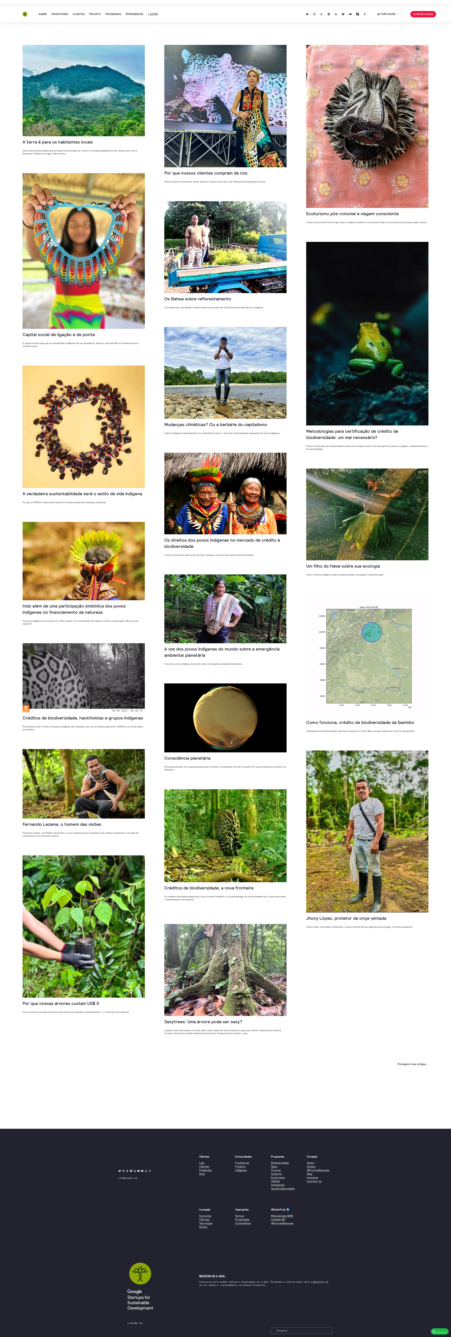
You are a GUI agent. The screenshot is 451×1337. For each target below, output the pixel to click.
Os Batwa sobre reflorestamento (197, 299)
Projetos (240, 1166)
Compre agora (423, 14)
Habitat (275, 1181)
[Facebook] (365, 14)
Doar (202, 1173)
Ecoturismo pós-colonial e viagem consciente (352, 213)
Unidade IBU (278, 1219)
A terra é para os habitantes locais (58, 142)
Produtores (59, 14)
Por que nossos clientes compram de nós (205, 173)
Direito (203, 1227)
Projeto (95, 14)
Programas (113, 14)
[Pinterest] (328, 14)
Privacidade (242, 1219)
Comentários (243, 1223)
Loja (201, 1162)
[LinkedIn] (336, 14)
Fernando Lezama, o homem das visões (62, 824)
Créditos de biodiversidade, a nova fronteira (208, 888)
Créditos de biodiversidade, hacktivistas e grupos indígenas (83, 718)
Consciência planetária (187, 758)
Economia (205, 1216)
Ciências (204, 1219)
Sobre (43, 14)
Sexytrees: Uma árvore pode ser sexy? (203, 1022)
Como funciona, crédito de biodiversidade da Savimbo (360, 722)
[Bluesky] (343, 14)
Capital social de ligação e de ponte (59, 334)
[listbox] (388, 14)
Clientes (79, 14)
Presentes (205, 1170)
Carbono (276, 1173)
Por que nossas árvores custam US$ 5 (61, 1003)
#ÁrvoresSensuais (318, 1170)
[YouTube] (350, 14)
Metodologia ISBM (282, 1216)
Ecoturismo (278, 1177)
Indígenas (241, 1170)
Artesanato (278, 1185)
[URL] (357, 14)
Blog (309, 1173)
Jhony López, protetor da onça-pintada (346, 918)
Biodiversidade (280, 1162)
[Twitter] (307, 14)
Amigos (311, 1166)
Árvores (276, 1170)
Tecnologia (205, 1223)
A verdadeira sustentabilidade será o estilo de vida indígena (82, 494)
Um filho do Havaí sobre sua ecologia (343, 566)
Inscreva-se (314, 1181)
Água (274, 1166)
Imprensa (312, 1177)
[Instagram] (314, 14)
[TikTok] (321, 14)
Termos (239, 1216)
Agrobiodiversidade (283, 1188)
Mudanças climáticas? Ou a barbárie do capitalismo (215, 424)
